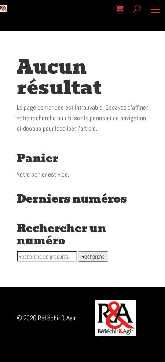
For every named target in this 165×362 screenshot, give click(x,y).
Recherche (93, 256)
